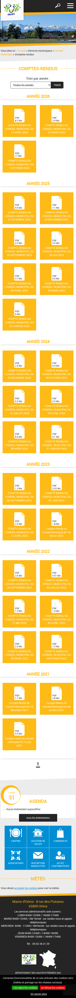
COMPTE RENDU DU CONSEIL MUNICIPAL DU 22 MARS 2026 (56, 125)
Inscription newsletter (38, 865)
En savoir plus (39, 994)
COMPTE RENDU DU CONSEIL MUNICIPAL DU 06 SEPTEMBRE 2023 (19, 493)
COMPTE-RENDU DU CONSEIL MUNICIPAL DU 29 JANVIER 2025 (19, 319)
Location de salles (38, 842)
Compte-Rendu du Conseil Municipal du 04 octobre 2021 (56, 703)
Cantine (15, 840)
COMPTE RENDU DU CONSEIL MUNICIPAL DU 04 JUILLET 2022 (56, 580)
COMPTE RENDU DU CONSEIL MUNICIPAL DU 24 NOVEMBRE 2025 (56, 212)
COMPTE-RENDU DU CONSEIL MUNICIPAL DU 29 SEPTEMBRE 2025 (19, 248)
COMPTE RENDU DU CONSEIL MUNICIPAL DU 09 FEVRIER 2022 (56, 651)
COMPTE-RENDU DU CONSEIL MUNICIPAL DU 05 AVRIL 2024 (56, 406)
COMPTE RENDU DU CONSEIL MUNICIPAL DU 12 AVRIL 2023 (19, 528)
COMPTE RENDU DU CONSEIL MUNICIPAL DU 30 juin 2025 (56, 248)
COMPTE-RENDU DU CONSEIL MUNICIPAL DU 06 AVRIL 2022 (56, 616)
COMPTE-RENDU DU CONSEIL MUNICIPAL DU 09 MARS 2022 (19, 651)
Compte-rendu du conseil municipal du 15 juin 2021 (19, 738)
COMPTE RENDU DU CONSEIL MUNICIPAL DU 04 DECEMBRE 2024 (19, 370)
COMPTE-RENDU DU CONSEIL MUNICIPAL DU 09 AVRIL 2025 (19, 283)
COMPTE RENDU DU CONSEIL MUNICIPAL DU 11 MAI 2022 (19, 616)
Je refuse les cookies (53, 987)
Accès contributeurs (60, 865)
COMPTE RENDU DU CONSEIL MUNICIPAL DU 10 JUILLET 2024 (19, 406)
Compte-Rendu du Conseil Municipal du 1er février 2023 (56, 528)
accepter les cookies (26, 888)
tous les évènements (38, 817)
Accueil (21, 50)
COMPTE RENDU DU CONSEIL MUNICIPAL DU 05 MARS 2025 (56, 283)
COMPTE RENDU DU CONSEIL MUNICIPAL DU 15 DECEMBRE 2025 (19, 212)
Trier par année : (38, 78)
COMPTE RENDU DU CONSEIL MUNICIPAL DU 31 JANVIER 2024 (56, 441)
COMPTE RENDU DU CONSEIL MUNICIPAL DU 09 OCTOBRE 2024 (56, 370)
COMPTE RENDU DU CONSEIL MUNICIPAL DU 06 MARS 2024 (19, 441)
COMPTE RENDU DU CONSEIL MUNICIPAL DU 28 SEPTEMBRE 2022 (19, 580)
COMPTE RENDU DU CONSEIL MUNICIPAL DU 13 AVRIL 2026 (19, 125)
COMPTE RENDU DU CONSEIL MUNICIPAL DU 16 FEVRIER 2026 (19, 161)
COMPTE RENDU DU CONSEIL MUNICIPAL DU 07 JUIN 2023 (56, 493)
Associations (15, 863)
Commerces (60, 840)
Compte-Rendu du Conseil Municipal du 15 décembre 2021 (19, 703)
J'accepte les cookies (25, 987)
